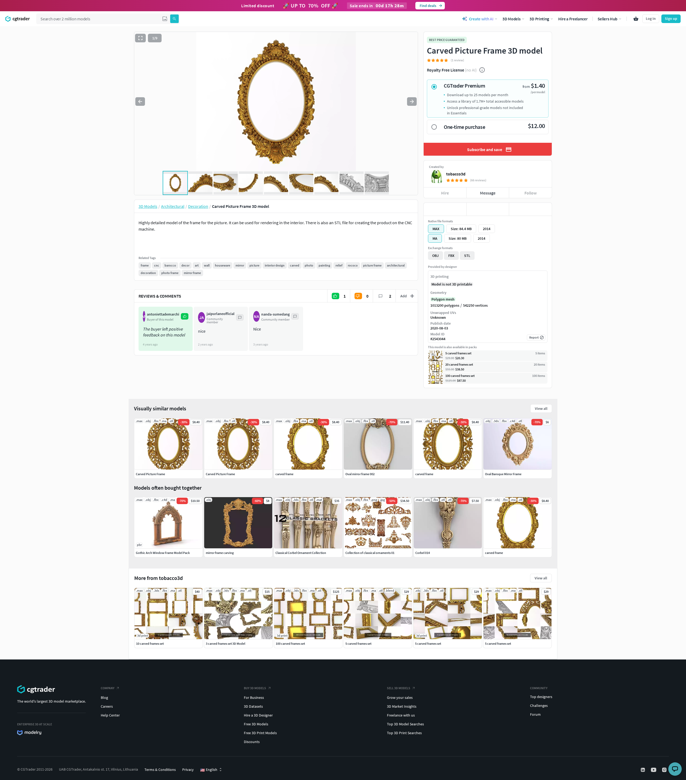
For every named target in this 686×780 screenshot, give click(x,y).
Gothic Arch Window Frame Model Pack (163, 553)
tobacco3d (455, 174)
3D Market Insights (401, 706)
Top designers (541, 696)
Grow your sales (400, 697)
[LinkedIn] (643, 769)
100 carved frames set (290, 644)
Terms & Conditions (160, 769)
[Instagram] (665, 770)
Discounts (252, 741)
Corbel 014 (422, 553)
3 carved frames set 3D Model (225, 644)
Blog (104, 697)
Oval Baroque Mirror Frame (503, 474)
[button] (165, 18)
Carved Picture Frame (150, 474)
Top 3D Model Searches (405, 724)
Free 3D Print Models (260, 732)
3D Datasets (253, 706)
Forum (535, 714)
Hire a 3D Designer (258, 715)
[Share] (530, 209)
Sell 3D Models (398, 688)
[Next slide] (412, 101)
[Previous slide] (140, 101)
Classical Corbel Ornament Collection (300, 553)
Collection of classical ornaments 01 (369, 553)
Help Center (110, 715)
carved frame (494, 553)
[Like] (445, 209)
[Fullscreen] (140, 38)
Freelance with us (401, 715)
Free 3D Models (256, 724)
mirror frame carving (220, 553)
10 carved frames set (150, 644)
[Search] (174, 18)
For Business (254, 697)
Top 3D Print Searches (404, 732)
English (208, 769)
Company (107, 688)
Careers (107, 706)
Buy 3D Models (255, 688)
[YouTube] (654, 769)
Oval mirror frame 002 (360, 474)
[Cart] (636, 18)
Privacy (188, 769)
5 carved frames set (358, 644)
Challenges (539, 705)
